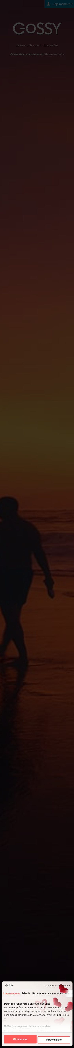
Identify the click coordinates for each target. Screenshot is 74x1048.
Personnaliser (54, 1039)
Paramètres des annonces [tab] (47, 993)
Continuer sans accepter (57, 985)
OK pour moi (20, 1039)
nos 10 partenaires (25, 1031)
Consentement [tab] (11, 993)
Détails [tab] (26, 993)
